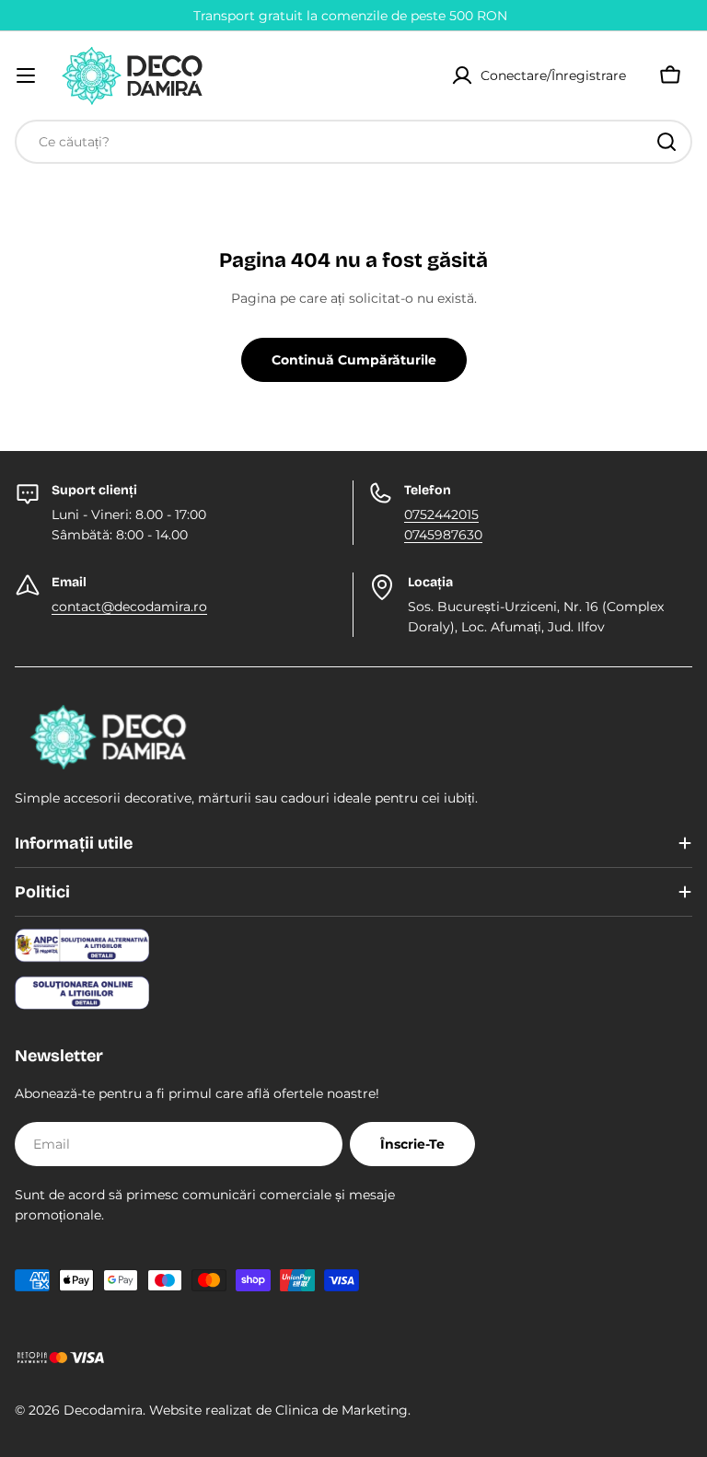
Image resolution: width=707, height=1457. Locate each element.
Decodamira (103, 1410)
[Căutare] (666, 142)
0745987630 (443, 534)
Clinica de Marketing (341, 1410)
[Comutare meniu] (26, 75)
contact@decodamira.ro (129, 606)
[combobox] (353, 142)
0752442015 (441, 514)
